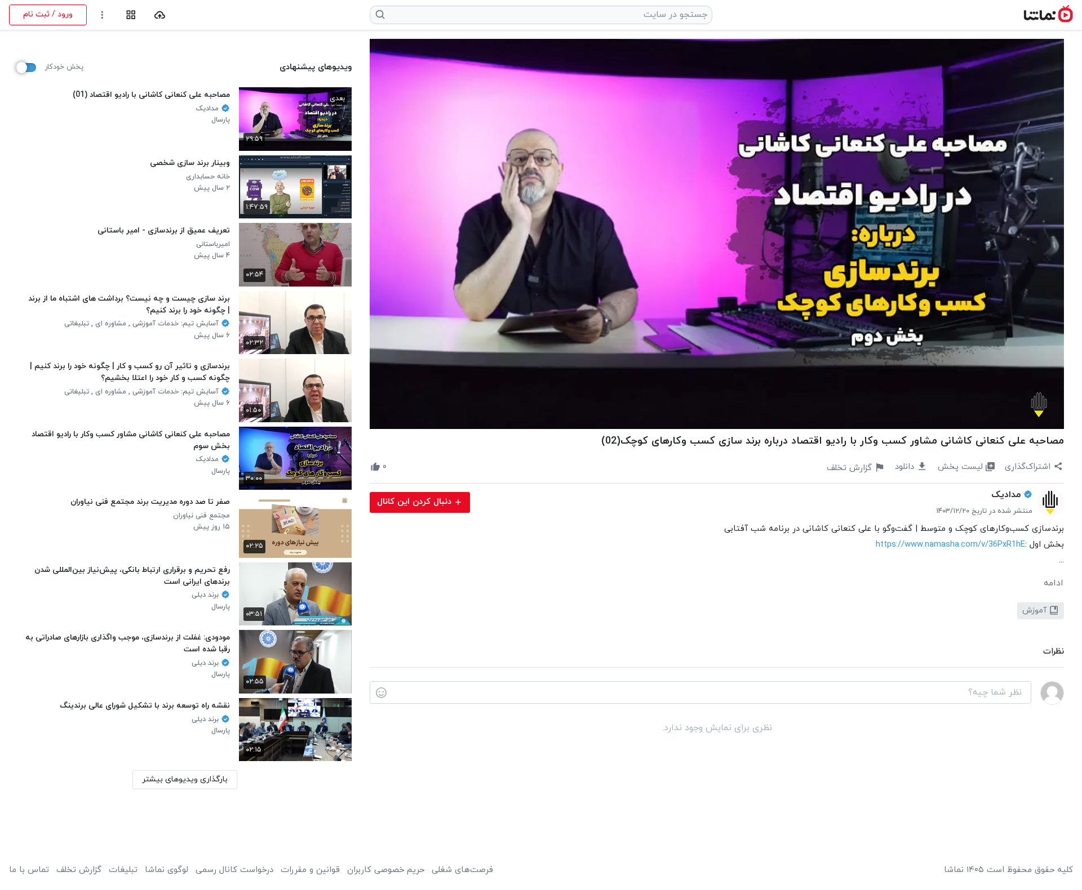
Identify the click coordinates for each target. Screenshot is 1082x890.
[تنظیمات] (102, 15)
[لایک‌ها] (396, 467)
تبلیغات (123, 870)
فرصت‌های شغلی (462, 870)
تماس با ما (29, 870)
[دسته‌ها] (131, 15)
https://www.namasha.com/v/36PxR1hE (950, 545)
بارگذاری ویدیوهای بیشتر (185, 779)
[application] (717, 234)
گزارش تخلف (78, 870)
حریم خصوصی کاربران (385, 870)
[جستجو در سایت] (381, 15)
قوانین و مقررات (310, 870)
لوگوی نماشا (166, 870)
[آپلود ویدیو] (160, 15)
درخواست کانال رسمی (234, 870)
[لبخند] (381, 693)
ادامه (1053, 583)
